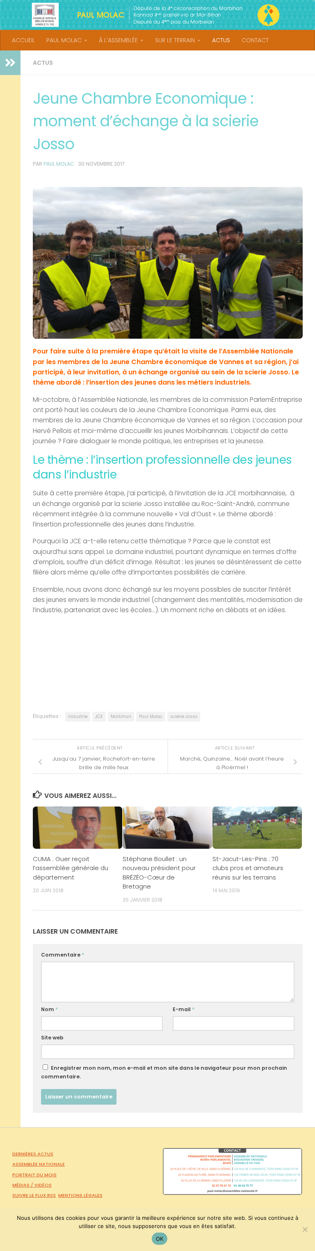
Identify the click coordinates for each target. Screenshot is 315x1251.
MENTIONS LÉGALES (80, 1195)
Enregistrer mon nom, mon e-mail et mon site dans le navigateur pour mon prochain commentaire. (164, 1072)
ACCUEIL (23, 40)
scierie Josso (183, 716)
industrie (77, 716)
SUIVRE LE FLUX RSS (34, 1195)
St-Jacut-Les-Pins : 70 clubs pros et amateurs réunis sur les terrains (247, 868)
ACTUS (221, 40)
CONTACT (255, 40)
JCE (99, 716)
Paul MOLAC (58, 163)
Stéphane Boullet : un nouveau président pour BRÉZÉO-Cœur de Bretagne (159, 873)
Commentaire (62, 954)
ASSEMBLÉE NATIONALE (38, 1164)
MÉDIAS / (23, 1185)
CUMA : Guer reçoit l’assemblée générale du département (70, 868)
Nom (49, 1009)
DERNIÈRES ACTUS (32, 1154)
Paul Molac (150, 716)
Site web (52, 1037)
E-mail (183, 1009)
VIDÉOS (43, 1185)
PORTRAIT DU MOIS (34, 1174)
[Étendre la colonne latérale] (10, 62)
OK (160, 1238)
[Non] (305, 1229)
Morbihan (121, 716)
